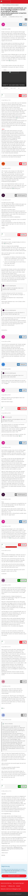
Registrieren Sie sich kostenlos (12, 870)
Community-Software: (14, 894)
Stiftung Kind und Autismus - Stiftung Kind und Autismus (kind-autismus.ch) (12, 849)
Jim (3, 129)
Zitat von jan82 (8, 417)
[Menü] (26, 1)
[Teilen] (26, 19)
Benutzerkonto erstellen (14, 876)
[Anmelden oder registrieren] (22, 2)
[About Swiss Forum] (5, 1)
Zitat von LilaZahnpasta (10, 285)
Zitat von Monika (9, 723)
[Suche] (19, 1)
